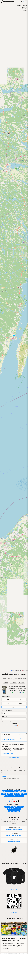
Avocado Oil (17, 793)
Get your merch (14, 889)
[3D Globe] (21, 2)
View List (22, 682)
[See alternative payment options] (16, 725)
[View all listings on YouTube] (14, 801)
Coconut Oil (10, 793)
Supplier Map (11, 808)
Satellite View (24, 7)
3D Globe (18, 808)
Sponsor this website (14, 757)
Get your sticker (14, 912)
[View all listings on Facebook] (9, 801)
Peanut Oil (23, 793)
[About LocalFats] (2, 944)
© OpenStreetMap (18, 670)
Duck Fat (23, 791)
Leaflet (13, 670)
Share (6, 682)
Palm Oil (6, 795)
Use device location (14, 811)
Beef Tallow (5, 791)
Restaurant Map (19, 806)
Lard (19, 791)
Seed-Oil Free (13, 795)
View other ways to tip (14, 729)
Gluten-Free (21, 795)
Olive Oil (4, 793)
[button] (14, 336)
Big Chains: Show (24, 8)
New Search (25, 5)
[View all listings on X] (16, 801)
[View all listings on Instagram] (12, 801)
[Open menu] (26, 2)
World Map (19, 5)
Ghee (15, 791)
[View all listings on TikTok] (18, 801)
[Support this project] (23, 2)
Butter (11, 791)
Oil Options (25, 10)
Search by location (9, 806)
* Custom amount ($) (6, 710)
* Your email (4, 716)
